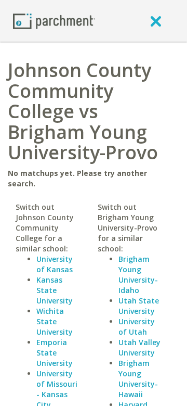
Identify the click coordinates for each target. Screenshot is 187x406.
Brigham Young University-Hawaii (138, 378)
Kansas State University (54, 290)
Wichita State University (54, 321)
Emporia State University (54, 352)
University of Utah (136, 326)
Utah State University (138, 306)
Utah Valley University (139, 347)
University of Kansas (54, 264)
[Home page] (54, 21)
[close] (155, 21)
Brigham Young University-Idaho (138, 274)
